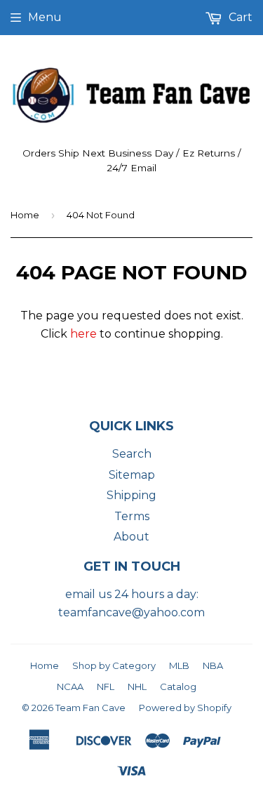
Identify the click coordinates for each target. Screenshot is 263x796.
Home (25, 214)
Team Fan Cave (90, 707)
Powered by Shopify (185, 707)
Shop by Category (114, 665)
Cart (239, 17)
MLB (179, 665)
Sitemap (132, 475)
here (83, 333)
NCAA (70, 686)
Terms (131, 516)
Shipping (131, 495)
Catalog (178, 686)
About (131, 536)
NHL (137, 686)
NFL (105, 686)
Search (131, 453)
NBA (213, 665)
